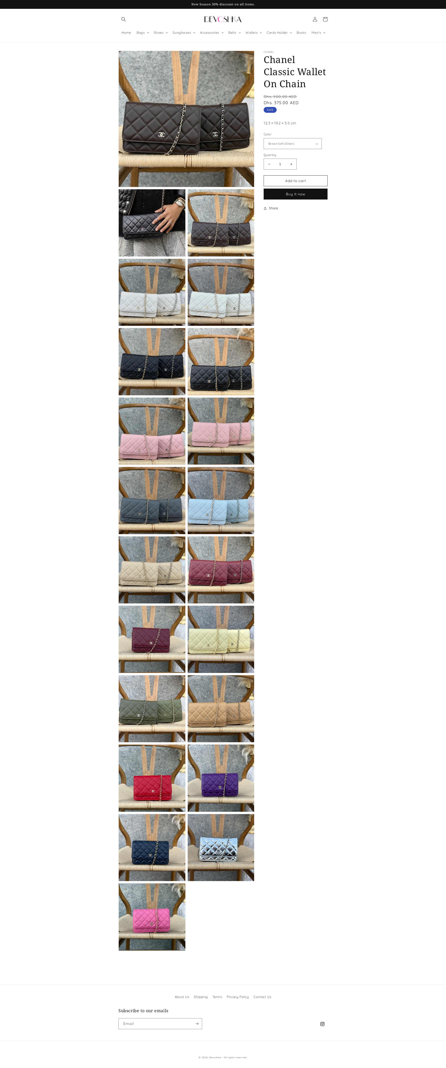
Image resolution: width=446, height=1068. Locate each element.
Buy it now (295, 194)
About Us (182, 997)
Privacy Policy (238, 997)
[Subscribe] (197, 1023)
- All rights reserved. (234, 1057)
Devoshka (215, 1057)
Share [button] (273, 208)
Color (268, 134)
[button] (123, 19)
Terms (217, 997)
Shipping (201, 997)
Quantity (270, 155)
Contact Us (262, 997)
